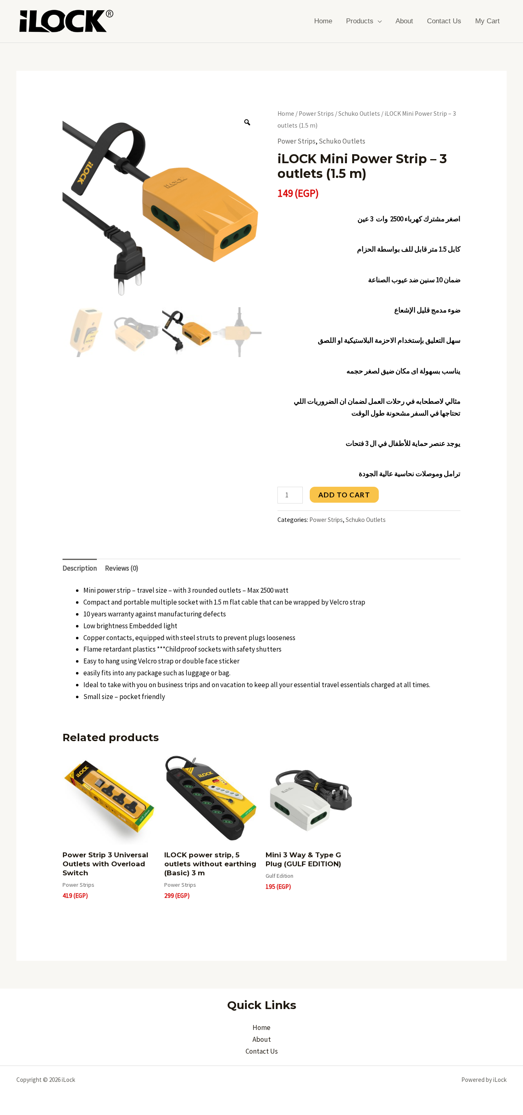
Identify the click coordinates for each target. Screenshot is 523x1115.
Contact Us (444, 21)
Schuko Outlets (359, 113)
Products (359, 21)
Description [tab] (80, 568)
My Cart (487, 21)
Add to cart (344, 494)
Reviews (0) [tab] (122, 568)
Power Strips (316, 113)
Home (323, 21)
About (404, 21)
